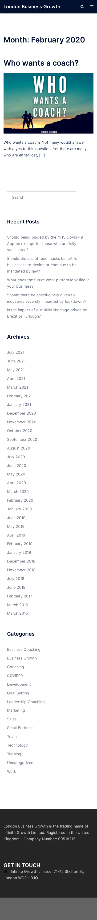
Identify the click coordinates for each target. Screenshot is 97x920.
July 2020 (16, 456)
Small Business (20, 727)
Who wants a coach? (41, 62)
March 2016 (17, 604)
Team (12, 736)
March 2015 (17, 613)
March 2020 (18, 491)
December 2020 (21, 413)
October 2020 (19, 430)
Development (19, 684)
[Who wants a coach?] (48, 103)
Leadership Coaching (26, 701)
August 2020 (18, 448)
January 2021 (19, 404)
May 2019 (15, 526)
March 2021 (17, 387)
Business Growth (22, 658)
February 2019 (19, 543)
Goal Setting (18, 693)
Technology (17, 745)
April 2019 (16, 535)
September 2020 (22, 439)
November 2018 (21, 569)
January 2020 (19, 509)
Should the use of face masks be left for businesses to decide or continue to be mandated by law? (43, 264)
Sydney (59, 911)
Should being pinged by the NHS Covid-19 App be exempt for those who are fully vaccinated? (45, 243)
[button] (82, 6)
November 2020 (21, 422)
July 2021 (15, 352)
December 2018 (21, 561)
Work (11, 771)
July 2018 (15, 578)
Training (14, 754)
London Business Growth (32, 6)
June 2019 (16, 517)
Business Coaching (23, 649)
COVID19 (15, 675)
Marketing (16, 710)
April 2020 (16, 482)
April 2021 (16, 378)
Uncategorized (20, 762)
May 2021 (15, 369)
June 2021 (16, 361)
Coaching (15, 666)
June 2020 (16, 465)
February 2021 (19, 396)
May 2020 (16, 474)
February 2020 (20, 500)
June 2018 (16, 587)
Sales (11, 719)
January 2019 (19, 552)
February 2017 (19, 596)
